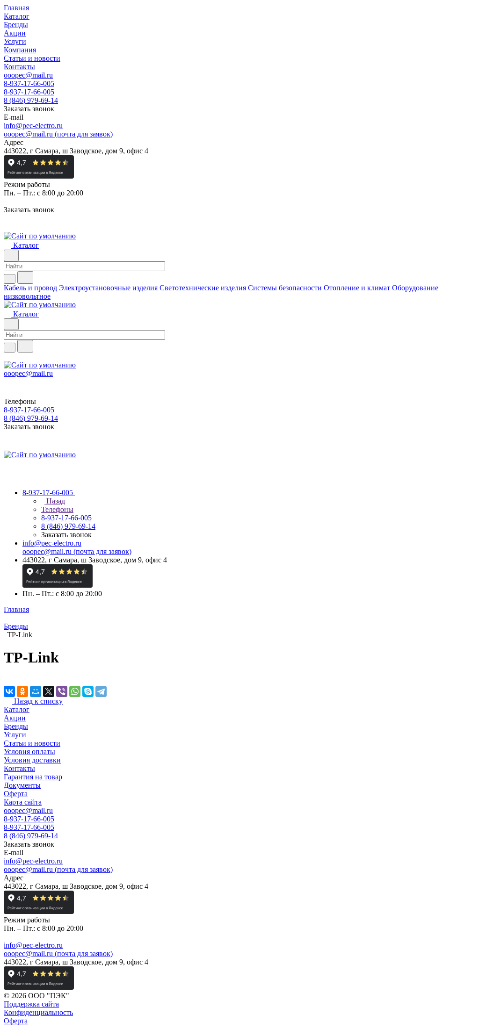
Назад (54, 501)
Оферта (16, 794)
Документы (22, 785)
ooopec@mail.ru (28, 75)
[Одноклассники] (22, 691)
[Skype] (88, 691)
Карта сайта (23, 802)
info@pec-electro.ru (33, 126)
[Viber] (61, 691)
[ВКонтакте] (9, 691)
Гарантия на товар (33, 777)
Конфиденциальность (38, 1012)
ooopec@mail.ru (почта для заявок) (58, 134)
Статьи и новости (32, 743)
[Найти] (25, 277)
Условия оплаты (29, 752)
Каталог (16, 709)
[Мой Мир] (35, 691)
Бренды (16, 726)
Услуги (15, 735)
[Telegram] (101, 691)
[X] (48, 691)
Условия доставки (32, 760)
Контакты (19, 768)
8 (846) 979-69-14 (31, 100)
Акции (15, 718)
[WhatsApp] (74, 691)
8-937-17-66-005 (29, 83)
